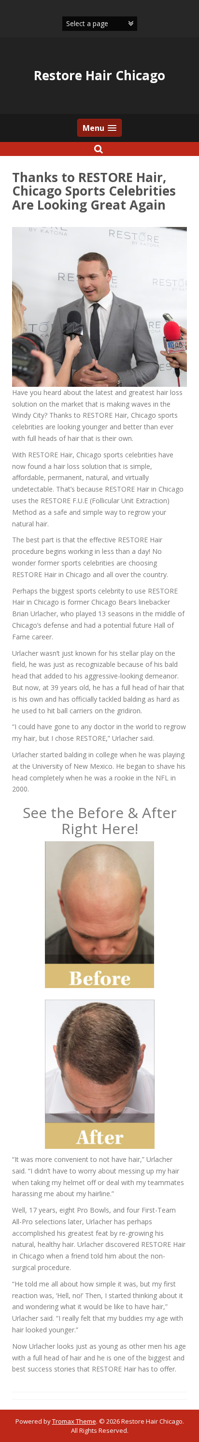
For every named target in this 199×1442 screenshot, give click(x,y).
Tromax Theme (74, 1421)
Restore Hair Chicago (99, 75)
